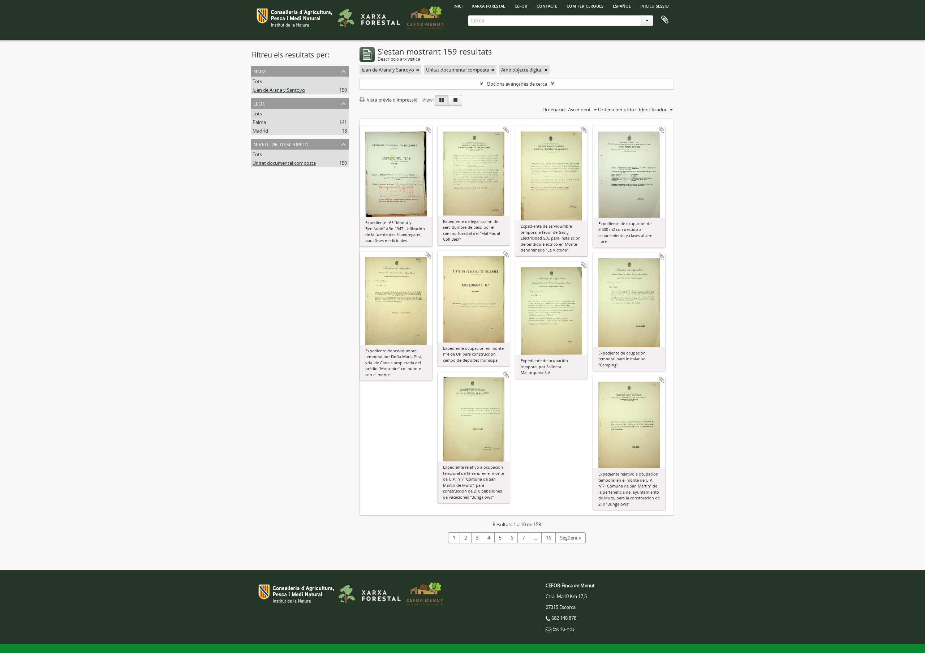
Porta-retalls (665, 20)
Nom (259, 71)
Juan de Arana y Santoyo (279, 90)
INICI (457, 5)
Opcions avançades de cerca (517, 84)
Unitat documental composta (284, 163)
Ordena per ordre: (617, 109)
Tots (257, 81)
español (622, 5)
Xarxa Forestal (488, 5)
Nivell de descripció (281, 144)
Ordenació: (554, 109)
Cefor (521, 5)
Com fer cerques (585, 5)
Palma (259, 122)
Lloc (259, 103)
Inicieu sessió (654, 5)
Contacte (547, 5)
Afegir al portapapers (428, 129)
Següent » (570, 537)
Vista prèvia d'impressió (392, 99)
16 (548, 537)
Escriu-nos (563, 629)
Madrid (260, 131)
